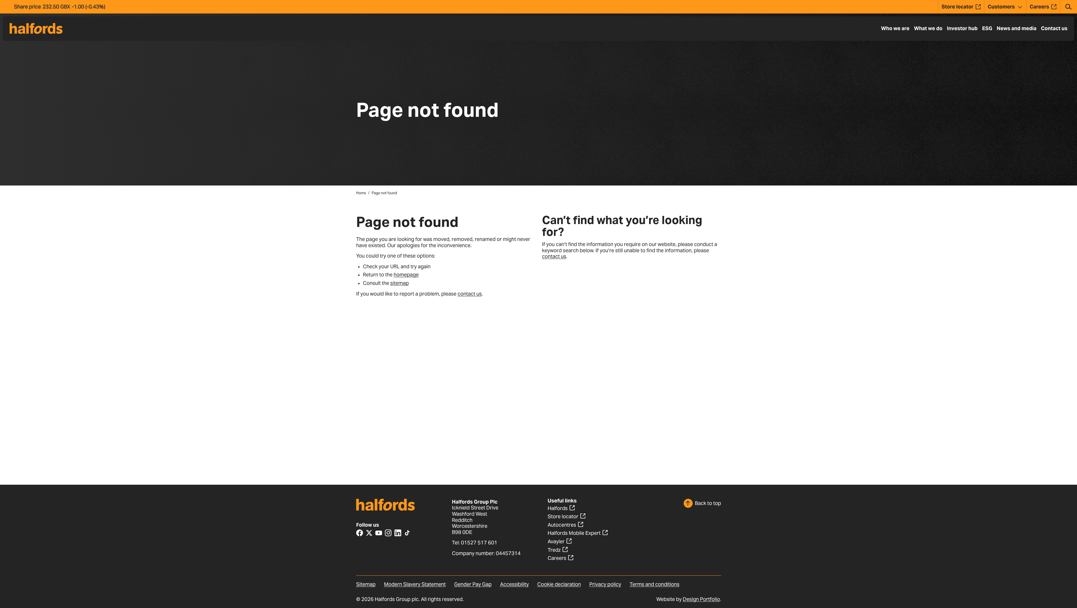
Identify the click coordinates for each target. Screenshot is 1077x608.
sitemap (399, 283)
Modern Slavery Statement (415, 584)
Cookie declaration (559, 584)
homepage (406, 274)
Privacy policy (605, 584)
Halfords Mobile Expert (574, 533)
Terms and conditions (654, 584)
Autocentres (562, 525)
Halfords (558, 508)
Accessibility (514, 584)
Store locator (563, 516)
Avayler (556, 541)
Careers (557, 558)
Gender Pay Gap (473, 584)
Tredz (554, 550)
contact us (470, 293)
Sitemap (366, 584)
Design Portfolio (701, 599)
